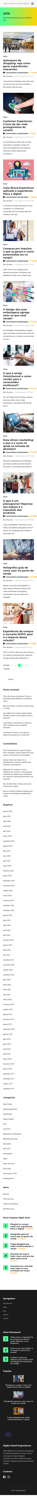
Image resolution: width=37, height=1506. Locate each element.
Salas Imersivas (9, 1164)
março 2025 (7, 866)
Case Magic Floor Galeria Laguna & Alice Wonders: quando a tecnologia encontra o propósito (18, 715)
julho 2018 (6, 1039)
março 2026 (7, 836)
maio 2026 (7, 826)
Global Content (8, 1119)
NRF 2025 (6, 1149)
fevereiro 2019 (8, 1019)
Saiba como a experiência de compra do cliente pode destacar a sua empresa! (17, 762)
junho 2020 (7, 985)
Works (5, 1307)
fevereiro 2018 (8, 1064)
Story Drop (7, 1169)
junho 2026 (7, 821)
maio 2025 (7, 856)
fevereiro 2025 (8, 871)
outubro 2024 (8, 891)
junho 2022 (7, 950)
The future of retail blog (16, 4)
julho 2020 (6, 980)
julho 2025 (6, 851)
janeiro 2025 (7, 876)
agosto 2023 (7, 915)
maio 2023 (7, 930)
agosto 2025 (7, 846)
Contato (5, 1318)
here (4, 791)
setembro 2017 (8, 1089)
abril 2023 (6, 935)
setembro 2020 (8, 975)
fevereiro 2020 (8, 1004)
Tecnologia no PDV (10, 1174)
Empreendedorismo (10, 1109)
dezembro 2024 (9, 881)
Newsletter (7, 1144)
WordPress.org (8, 1209)
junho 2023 (7, 925)
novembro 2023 (8, 906)
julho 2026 (6, 816)
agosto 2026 (7, 811)
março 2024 (7, 896)
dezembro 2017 (9, 1074)
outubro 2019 (8, 1009)
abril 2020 (6, 995)
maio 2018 (7, 1049)
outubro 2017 (8, 1084)
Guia (4, 1124)
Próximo (7, 669)
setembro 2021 (8, 960)
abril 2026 (6, 831)
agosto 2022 (7, 945)
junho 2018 (7, 1044)
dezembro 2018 (9, 1029)
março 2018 (7, 1059)
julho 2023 (6, 920)
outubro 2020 (8, 970)
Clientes (5, 1315)
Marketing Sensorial (10, 1139)
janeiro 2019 (7, 1024)
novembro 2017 (8, 1079)
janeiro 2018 (7, 1069)
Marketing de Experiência (12, 1134)
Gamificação (7, 1114)
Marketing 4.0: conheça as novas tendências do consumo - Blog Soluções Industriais (17, 772)
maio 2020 (7, 990)
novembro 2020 (8, 965)
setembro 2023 (8, 910)
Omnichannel (7, 1154)
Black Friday (7, 1104)
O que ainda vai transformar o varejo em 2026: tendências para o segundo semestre (17, 725)
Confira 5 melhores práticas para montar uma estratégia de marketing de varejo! (18, 793)
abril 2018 (6, 1054)
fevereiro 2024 (8, 900)
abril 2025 (6, 861)
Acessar (6, 1194)
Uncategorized (8, 1178)
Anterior (6, 665)
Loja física (6, 1129)
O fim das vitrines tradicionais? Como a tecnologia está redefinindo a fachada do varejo (17, 698)
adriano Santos (8, 760)
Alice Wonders (7, 1303)
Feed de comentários (10, 1204)
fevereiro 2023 (8, 940)
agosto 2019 (7, 1014)
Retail (5, 56)
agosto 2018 (7, 1034)
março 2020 (7, 1000)
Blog (4, 1311)
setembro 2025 (8, 841)
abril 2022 (6, 955)
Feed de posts (8, 1199)
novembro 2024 (8, 886)
